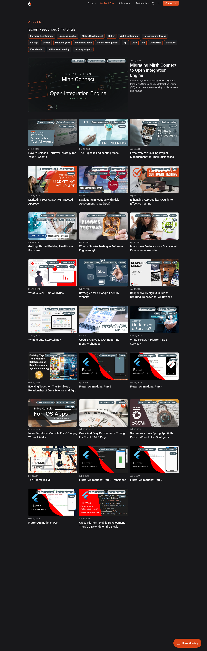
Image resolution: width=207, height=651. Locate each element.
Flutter (111, 36)
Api (125, 42)
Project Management (107, 42)
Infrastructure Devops (155, 36)
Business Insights (67, 36)
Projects (92, 3)
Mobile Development (92, 36)
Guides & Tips (107, 3)
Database (171, 42)
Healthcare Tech (83, 42)
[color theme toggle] (153, 3)
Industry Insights (83, 49)
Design (46, 42)
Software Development (41, 36)
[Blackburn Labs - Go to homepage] (29, 3)
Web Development (129, 36)
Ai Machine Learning (58, 49)
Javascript (155, 42)
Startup (34, 42)
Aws (134, 42)
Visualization (36, 49)
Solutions (123, 3)
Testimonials (142, 3)
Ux (143, 42)
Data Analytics (62, 42)
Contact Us (170, 3)
